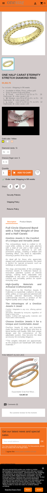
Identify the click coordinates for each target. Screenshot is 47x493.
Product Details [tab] (26, 222)
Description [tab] (11, 222)
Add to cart (22, 172)
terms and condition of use (25, 452)
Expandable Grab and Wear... (23, 392)
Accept (39, 490)
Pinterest (23, 186)
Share (10, 186)
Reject (28, 490)
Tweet (16, 186)
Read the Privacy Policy (13, 490)
